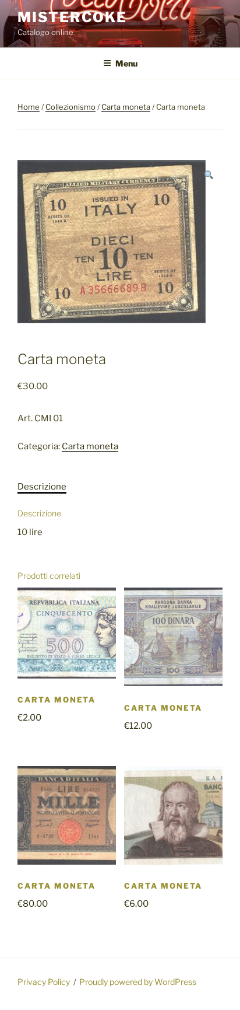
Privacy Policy (43, 982)
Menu (126, 63)
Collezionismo (70, 106)
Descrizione (41, 486)
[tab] (41, 487)
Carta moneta (125, 106)
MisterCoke (72, 17)
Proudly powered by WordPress (137, 982)
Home (28, 106)
